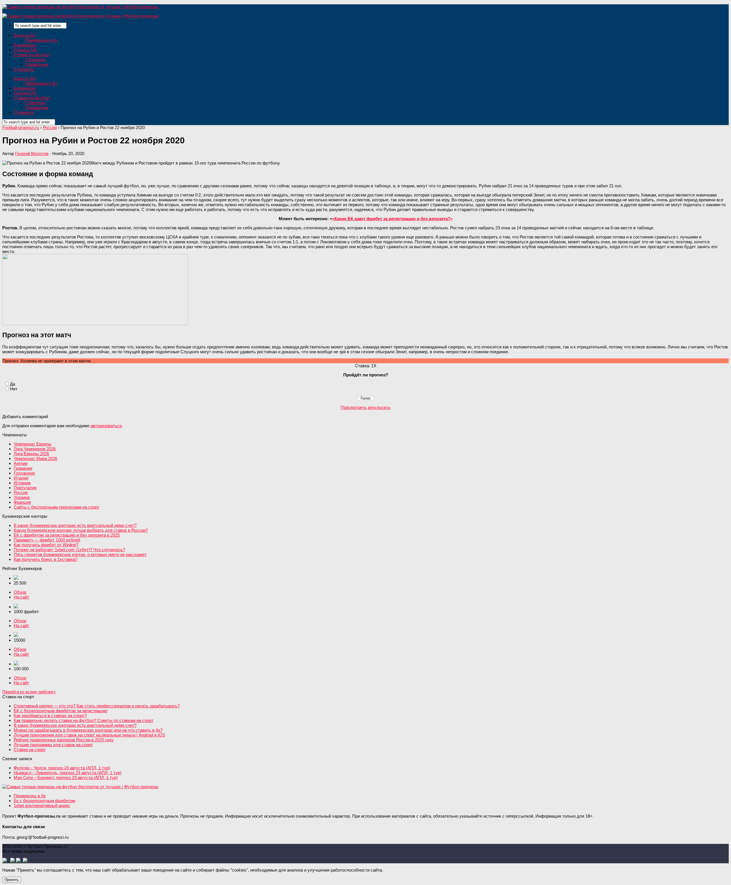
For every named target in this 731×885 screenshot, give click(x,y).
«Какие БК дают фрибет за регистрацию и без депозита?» (392, 218)
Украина (22, 497)
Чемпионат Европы (32, 444)
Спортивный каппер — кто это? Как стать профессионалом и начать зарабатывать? (97, 705)
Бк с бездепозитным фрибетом (44, 800)
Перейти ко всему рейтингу (29, 691)
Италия (21, 477)
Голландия (24, 473)
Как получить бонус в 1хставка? (45, 559)
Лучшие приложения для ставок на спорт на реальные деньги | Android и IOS (89, 735)
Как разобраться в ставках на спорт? (50, 715)
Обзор (20, 592)
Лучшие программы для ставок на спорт (53, 744)
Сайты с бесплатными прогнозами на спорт (56, 507)
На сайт (21, 597)
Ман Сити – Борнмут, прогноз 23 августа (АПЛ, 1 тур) (66, 777)
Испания (22, 482)
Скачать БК (25, 49)
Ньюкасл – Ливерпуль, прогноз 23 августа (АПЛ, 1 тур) (67, 772)
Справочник (37, 64)
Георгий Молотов (32, 153)
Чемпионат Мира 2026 (35, 458)
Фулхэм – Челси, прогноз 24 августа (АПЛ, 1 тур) (62, 767)
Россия (21, 492)
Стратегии (35, 59)
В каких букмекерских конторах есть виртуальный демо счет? (75, 525)
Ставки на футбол (32, 54)
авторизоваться (106, 425)
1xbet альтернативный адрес (42, 805)
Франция (22, 502)
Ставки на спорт (30, 749)
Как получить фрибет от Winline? (46, 544)
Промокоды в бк (41, 40)
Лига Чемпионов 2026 (35, 448)
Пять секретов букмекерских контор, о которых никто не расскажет (80, 554)
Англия (20, 463)
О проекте (24, 69)
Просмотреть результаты (366, 407)
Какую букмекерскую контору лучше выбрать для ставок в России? (81, 530)
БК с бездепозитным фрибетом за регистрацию (60, 710)
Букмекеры (25, 45)
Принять (12, 880)
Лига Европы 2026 (31, 453)
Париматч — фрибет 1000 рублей (47, 539)
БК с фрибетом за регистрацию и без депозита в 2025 (67, 535)
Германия (23, 468)
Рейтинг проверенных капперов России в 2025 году (64, 739)
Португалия (25, 487)
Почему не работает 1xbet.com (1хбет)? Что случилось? (69, 549)
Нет (13, 388)
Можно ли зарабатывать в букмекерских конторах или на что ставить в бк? (88, 730)
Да (12, 384)
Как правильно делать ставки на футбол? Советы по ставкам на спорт (83, 720)
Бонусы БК (24, 35)
